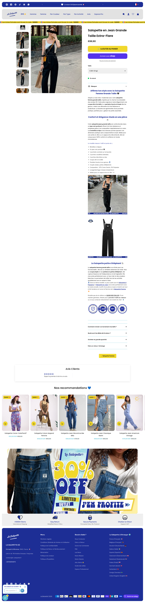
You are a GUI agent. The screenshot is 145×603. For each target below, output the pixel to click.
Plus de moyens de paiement (108, 61)
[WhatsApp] (28, 4)
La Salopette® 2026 (46, 596)
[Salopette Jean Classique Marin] (101, 413)
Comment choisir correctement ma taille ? (102, 327)
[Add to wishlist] (27, 397)
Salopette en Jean (102, 285)
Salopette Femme (120, 289)
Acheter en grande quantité (97, 339)
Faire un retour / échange (96, 346)
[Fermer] (31, 553)
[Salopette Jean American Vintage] (129, 413)
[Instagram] (7, 4)
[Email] (24, 4)
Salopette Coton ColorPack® (16, 433)
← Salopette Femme (107, 356)
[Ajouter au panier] (5, 423)
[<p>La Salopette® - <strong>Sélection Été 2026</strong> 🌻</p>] (72, 4)
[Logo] (12, 14)
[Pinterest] (15, 4)
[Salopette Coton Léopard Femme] (44, 413)
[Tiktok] (20, 4)
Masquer (94, 86)
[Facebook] (11, 4)
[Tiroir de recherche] (123, 14)
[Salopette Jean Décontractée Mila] (72, 413)
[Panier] (138, 14)
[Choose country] (136, 4)
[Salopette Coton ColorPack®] (15, 413)
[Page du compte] (128, 14)
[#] (72, 481)
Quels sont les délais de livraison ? (99, 333)
